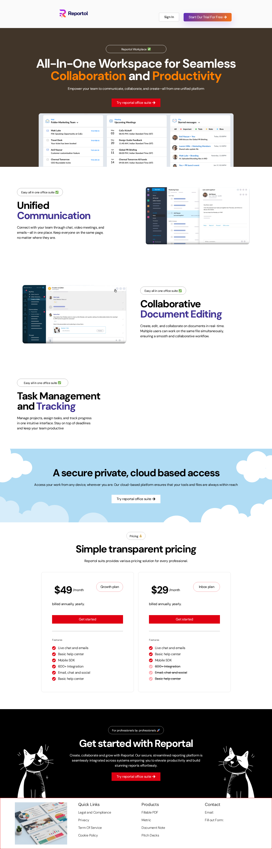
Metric (146, 820)
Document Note (153, 827)
